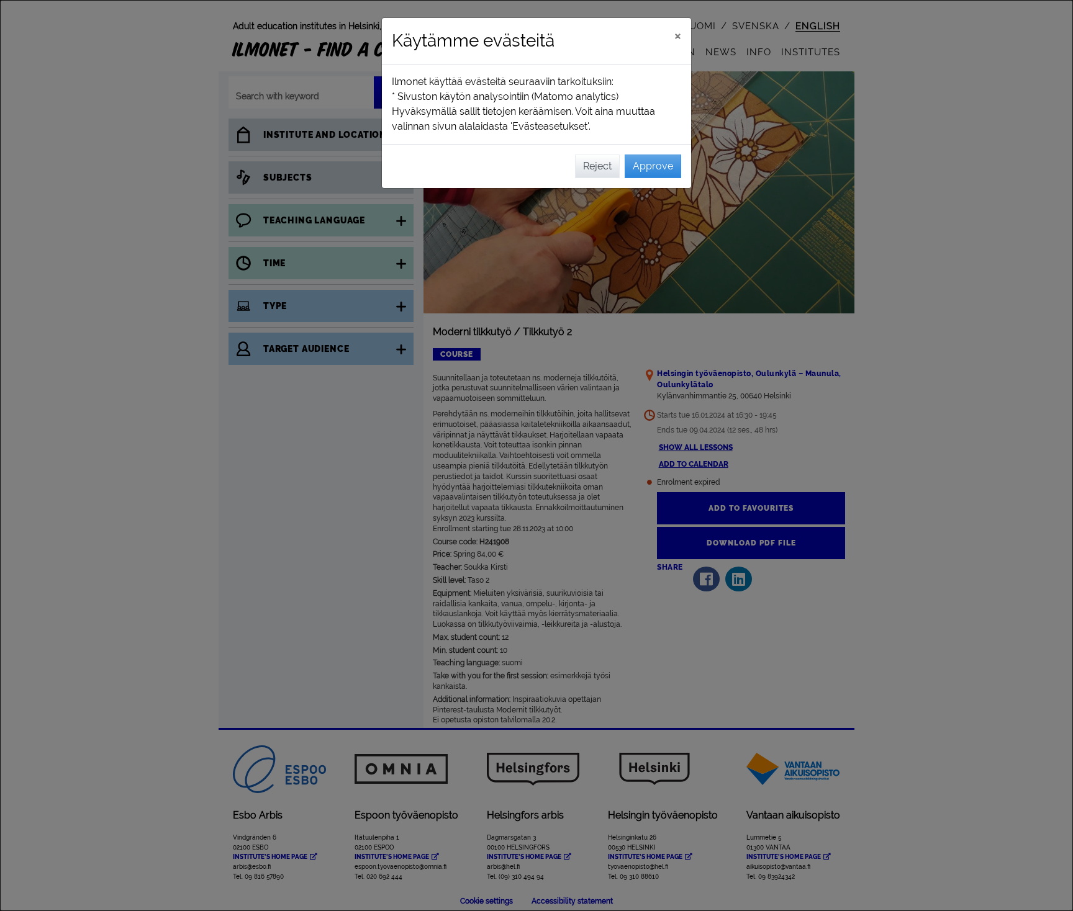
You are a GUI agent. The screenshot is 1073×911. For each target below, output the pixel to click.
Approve (653, 166)
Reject (597, 166)
